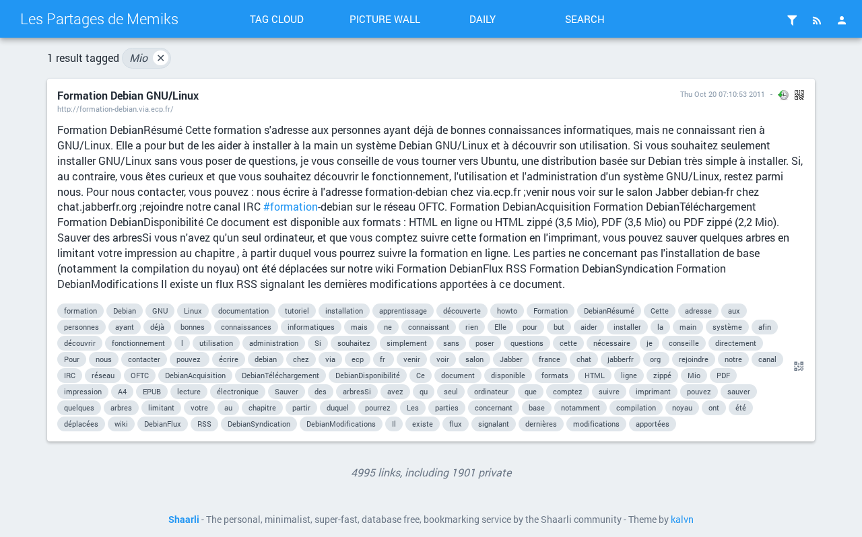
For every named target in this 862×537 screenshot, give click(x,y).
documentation (243, 311)
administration (273, 343)
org (656, 359)
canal (767, 359)
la (660, 327)
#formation (290, 206)
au (228, 407)
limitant (161, 407)
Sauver (286, 391)
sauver (738, 391)
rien (471, 327)
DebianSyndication (259, 424)
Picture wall (385, 19)
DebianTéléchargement (280, 375)
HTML (595, 375)
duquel (338, 407)
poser (484, 343)
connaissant (428, 327)
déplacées (81, 424)
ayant (124, 327)
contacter (144, 359)
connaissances (246, 327)
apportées (652, 424)
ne (388, 327)
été (740, 407)
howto (507, 311)
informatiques (311, 327)
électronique (238, 391)
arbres (121, 407)
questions (526, 343)
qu (424, 391)
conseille (684, 343)
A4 (122, 391)
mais (359, 327)
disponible (508, 375)
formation (80, 311)
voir (442, 359)
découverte (462, 311)
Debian (124, 311)
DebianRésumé (609, 311)
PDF (723, 375)
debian (266, 359)
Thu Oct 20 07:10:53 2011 (722, 94)
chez (301, 359)
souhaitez (353, 343)
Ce (420, 375)
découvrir (80, 343)
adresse (698, 311)
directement (735, 343)
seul (451, 391)
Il (394, 424)
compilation (636, 407)
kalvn (682, 519)
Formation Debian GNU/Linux (128, 95)
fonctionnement (138, 343)
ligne (629, 375)
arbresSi (357, 391)
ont (713, 407)
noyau (682, 407)
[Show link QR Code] (797, 366)
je (649, 343)
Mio (147, 57)
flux (455, 424)
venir (411, 359)
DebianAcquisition (195, 375)
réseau (103, 375)
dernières (541, 424)
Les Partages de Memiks (99, 18)
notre (733, 359)
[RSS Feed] (817, 20)
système (727, 327)
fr (383, 359)
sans (451, 343)
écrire (228, 359)
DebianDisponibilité (367, 375)
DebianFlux (162, 424)
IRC (69, 375)
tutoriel (297, 311)
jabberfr (620, 359)
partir (301, 407)
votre (199, 407)
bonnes (192, 327)
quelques (79, 407)
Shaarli (183, 519)
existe (422, 424)
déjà (157, 327)
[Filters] (792, 20)
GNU (160, 311)
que (531, 391)
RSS (204, 424)
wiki (121, 424)
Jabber (511, 359)
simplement (407, 343)
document (458, 375)
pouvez (189, 359)
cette (568, 343)
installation (344, 311)
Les (413, 407)
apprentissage (403, 311)
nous (104, 359)
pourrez (378, 407)
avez (395, 391)
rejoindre (693, 359)
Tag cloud (277, 19)
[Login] (842, 20)
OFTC (140, 375)
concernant (493, 407)
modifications (596, 424)
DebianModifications (341, 424)
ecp (358, 359)
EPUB (152, 391)
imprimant (653, 391)
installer (627, 327)
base (537, 407)
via (330, 359)
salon (474, 359)
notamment (580, 407)
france (549, 359)
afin (764, 327)
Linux (193, 311)
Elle (500, 327)
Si (317, 343)
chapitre (262, 407)
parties (447, 407)
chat (583, 359)
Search (585, 19)
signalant (493, 424)
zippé (662, 375)
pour (530, 327)
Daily (482, 19)
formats (554, 375)
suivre (609, 391)
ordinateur (491, 391)
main (687, 327)
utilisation (216, 343)
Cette (660, 311)
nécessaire (611, 343)
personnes (81, 327)
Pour (71, 359)
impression (83, 391)
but (559, 327)
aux (734, 311)
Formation (550, 311)
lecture (189, 391)
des (320, 391)
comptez (568, 391)
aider (589, 327)
